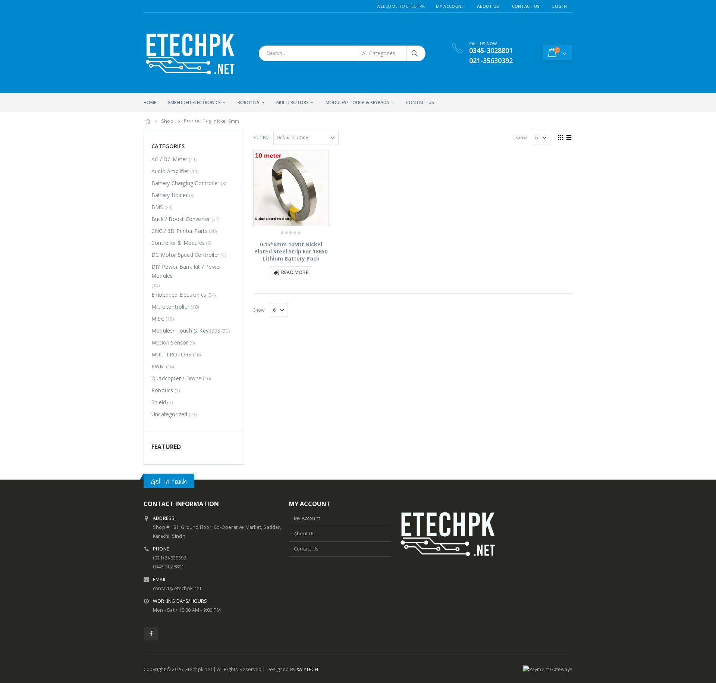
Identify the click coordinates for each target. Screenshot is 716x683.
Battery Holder (169, 195)
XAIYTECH (307, 669)
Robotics (249, 102)
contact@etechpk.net (177, 588)
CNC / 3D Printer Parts (179, 230)
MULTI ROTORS (292, 102)
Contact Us (526, 6)
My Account (450, 6)
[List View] (569, 136)
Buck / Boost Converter (180, 218)
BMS (157, 206)
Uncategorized (169, 414)
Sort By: (261, 137)
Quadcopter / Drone (176, 378)
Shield (158, 402)
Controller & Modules (178, 242)
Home (150, 102)
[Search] (415, 53)
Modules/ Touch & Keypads (357, 102)
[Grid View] (561, 136)
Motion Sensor (169, 342)
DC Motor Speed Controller (185, 254)
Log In (559, 6)
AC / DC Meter (169, 159)
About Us (488, 6)
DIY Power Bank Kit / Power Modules (186, 271)
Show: (521, 137)
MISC (157, 318)
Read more (294, 272)
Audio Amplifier (170, 171)
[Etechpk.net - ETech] (190, 53)
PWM (158, 366)
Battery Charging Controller (185, 183)
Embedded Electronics (194, 102)
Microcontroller (170, 306)
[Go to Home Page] (148, 121)
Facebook (151, 633)
